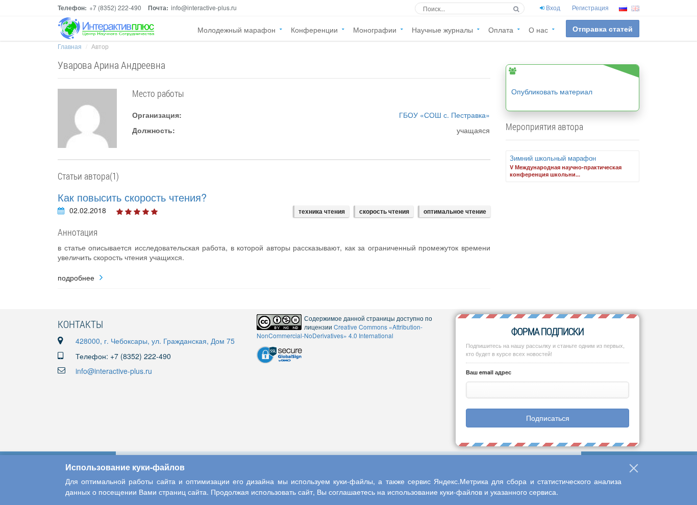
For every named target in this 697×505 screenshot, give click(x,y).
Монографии (374, 29)
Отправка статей (602, 28)
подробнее (76, 278)
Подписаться (547, 418)
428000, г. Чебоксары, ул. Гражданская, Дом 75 (155, 341)
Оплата (500, 29)
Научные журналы (442, 29)
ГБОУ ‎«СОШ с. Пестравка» (444, 115)
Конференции (314, 29)
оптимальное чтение (455, 211)
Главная (70, 46)
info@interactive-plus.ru (114, 371)
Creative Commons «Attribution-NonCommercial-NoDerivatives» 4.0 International (339, 331)
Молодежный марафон (236, 29)
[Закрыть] (634, 468)
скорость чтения (384, 211)
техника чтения (321, 211)
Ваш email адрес (488, 372)
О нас (538, 29)
